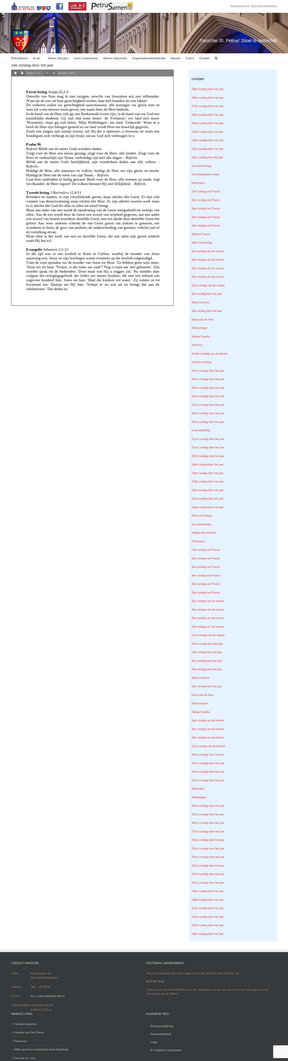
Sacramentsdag (201, 165)
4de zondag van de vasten (208, 259)
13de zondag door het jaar (207, 140)
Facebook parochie (25, 1024)
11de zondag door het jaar (207, 157)
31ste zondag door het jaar (208, 780)
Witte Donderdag (202, 242)
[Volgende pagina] (22, 73)
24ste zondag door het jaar (208, 857)
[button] (216, 58)
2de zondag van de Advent (208, 737)
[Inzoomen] (54, 73)
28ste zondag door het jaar (208, 396)
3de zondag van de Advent (208, 729)
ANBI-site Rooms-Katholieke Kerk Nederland (41, 1049)
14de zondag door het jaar (207, 131)
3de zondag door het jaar (207, 310)
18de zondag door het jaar (207, 97)
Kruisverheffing (201, 430)
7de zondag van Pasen (206, 191)
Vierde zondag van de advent (209, 353)
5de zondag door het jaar (207, 293)
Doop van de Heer (203, 319)
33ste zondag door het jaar (208, 370)
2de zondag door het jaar (207, 686)
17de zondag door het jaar (207, 106)
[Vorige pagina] (15, 73)
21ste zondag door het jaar (208, 447)
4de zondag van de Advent (208, 720)
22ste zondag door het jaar (208, 439)
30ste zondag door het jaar (208, 379)
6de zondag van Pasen (206, 200)
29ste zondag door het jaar (208, 387)
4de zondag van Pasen (206, 217)
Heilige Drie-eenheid (204, 532)
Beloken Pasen (201, 234)
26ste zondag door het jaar (208, 413)
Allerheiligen (199, 797)
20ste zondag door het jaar (208, 456)
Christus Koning (201, 362)
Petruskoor (20, 1041)
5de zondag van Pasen (206, 208)
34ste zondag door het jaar (208, 754)
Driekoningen (199, 328)
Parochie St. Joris (25, 1058)
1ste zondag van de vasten (208, 285)
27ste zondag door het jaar (208, 404)
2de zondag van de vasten (208, 276)
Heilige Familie (201, 336)
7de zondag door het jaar (207, 652)
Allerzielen (198, 788)
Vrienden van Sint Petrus (29, 1032)
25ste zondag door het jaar (208, 421)
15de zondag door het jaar (207, 123)
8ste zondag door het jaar (207, 643)
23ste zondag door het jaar (208, 865)
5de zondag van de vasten (208, 251)
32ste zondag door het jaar (208, 771)
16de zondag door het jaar (207, 114)
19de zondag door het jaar (207, 89)
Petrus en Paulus (202, 515)
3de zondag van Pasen (206, 225)
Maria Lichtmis (201, 302)
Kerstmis (197, 345)
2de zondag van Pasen (206, 592)
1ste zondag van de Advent (208, 746)
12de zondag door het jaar (207, 148)
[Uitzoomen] (47, 73)
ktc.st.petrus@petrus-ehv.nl (48, 996)
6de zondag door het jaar (207, 660)
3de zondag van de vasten (208, 268)
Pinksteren (198, 183)
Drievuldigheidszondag (205, 174)
